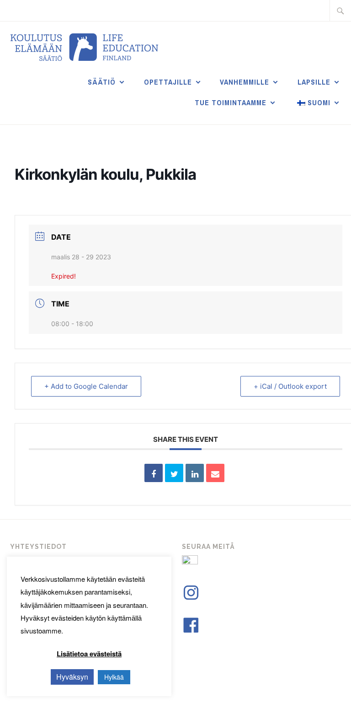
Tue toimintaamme (230, 102)
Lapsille (314, 82)
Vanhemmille (244, 82)
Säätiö (102, 82)
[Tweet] (174, 473)
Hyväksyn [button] (72, 676)
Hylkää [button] (114, 677)
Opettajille (168, 82)
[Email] (215, 473)
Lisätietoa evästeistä (89, 654)
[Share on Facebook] (153, 473)
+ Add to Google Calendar (86, 386)
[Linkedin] (195, 473)
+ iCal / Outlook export (290, 386)
